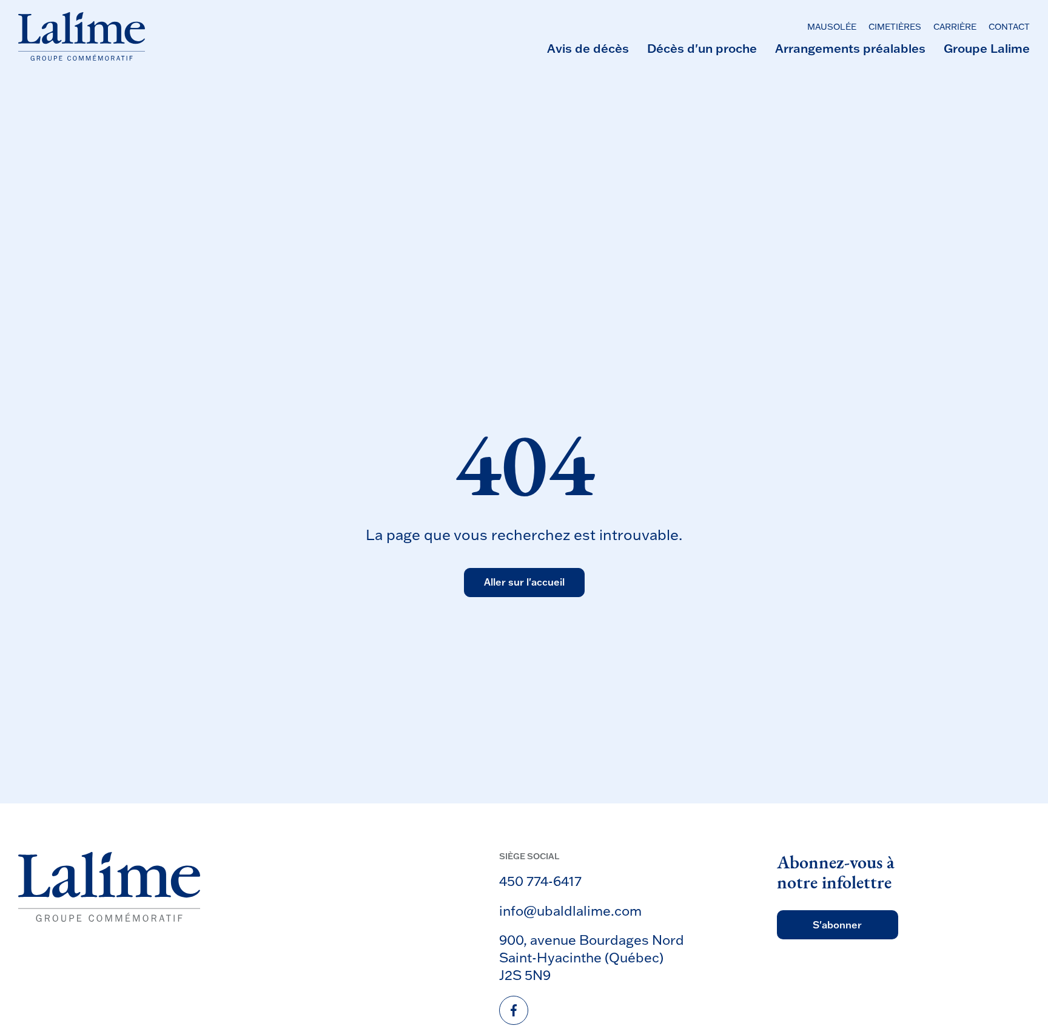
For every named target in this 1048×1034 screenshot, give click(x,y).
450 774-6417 (540, 881)
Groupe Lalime (987, 48)
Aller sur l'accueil (524, 582)
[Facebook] (513, 1010)
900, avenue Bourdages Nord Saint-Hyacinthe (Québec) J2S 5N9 (591, 957)
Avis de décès (588, 48)
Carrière (954, 27)
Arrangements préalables (850, 48)
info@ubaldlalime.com (570, 910)
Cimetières (894, 27)
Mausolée (831, 27)
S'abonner (837, 925)
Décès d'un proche (702, 48)
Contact (1009, 27)
